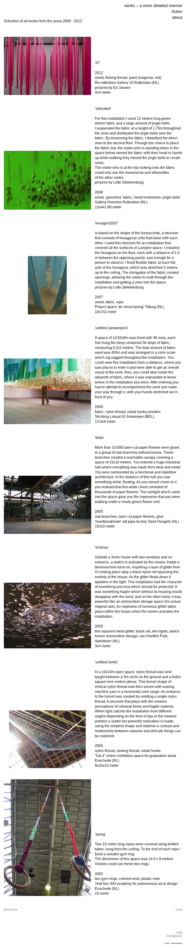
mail (179, 932)
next (179, 909)
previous (10, 909)
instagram (174, 936)
